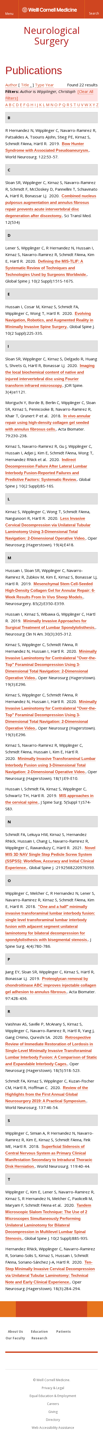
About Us (15, 1331)
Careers (53, 1404)
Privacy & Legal (53, 1388)
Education (39, 1331)
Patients (63, 1331)
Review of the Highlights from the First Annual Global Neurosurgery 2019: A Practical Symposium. (46, 1094)
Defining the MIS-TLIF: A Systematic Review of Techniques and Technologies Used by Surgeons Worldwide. (46, 268)
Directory (53, 1419)
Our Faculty (15, 1338)
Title (25, 84)
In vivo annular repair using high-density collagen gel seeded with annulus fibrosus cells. (48, 422)
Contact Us (95, 1309)
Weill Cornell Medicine (51, 1361)
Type (39, 84)
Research (39, 1338)
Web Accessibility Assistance (53, 1427)
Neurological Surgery (52, 35)
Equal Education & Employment (53, 1396)
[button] (94, 9)
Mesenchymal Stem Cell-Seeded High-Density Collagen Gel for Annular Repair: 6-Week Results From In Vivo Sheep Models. (50, 590)
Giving (53, 1411)
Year (49, 84)
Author (11, 84)
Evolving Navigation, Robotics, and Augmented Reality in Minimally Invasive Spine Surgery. (49, 320)
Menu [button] (9, 13)
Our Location (8, 1309)
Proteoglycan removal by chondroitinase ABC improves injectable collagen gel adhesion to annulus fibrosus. (50, 985)
